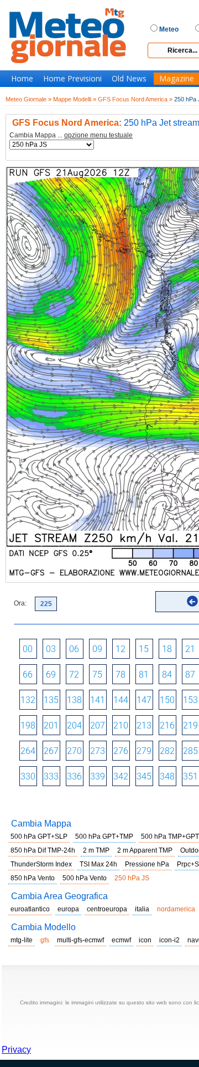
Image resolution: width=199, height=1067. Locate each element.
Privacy (16, 1049)
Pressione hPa (147, 864)
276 (120, 751)
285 (190, 751)
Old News (129, 79)
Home (22, 79)
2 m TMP (96, 850)
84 (167, 674)
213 (144, 725)
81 (144, 674)
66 (28, 674)
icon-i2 (169, 940)
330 (27, 776)
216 (167, 725)
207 (97, 725)
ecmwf (121, 940)
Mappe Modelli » (74, 99)
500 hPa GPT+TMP (104, 836)
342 (120, 776)
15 (144, 649)
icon (145, 940)
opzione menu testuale (98, 135)
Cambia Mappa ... (71, 135)
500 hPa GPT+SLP (39, 836)
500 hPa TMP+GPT (170, 836)
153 (190, 700)
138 (74, 700)
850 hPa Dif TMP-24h (43, 850)
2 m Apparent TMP (144, 850)
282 (167, 751)
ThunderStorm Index (41, 864)
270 (74, 751)
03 (51, 649)
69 (51, 674)
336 (74, 776)
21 (190, 649)
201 (51, 725)
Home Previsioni (72, 79)
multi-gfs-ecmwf (80, 940)
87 (190, 674)
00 (28, 649)
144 (120, 700)
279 (144, 751)
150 (167, 700)
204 (74, 725)
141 (97, 700)
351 (190, 776)
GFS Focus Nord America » (135, 99)
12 (120, 649)
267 (51, 751)
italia (142, 909)
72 (74, 674)
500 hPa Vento (84, 878)
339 (97, 776)
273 (97, 751)
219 (190, 725)
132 (27, 700)
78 (120, 674)
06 (74, 649)
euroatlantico (30, 909)
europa (68, 909)
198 (27, 725)
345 (144, 776)
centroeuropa (107, 909)
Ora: (20, 603)
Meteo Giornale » (28, 99)
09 (97, 649)
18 (167, 649)
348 (167, 776)
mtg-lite (22, 940)
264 (27, 751)
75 (97, 674)
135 (51, 700)
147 (144, 700)
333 (51, 776)
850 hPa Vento (33, 878)
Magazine (176, 79)
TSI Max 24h (98, 864)
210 (120, 725)
